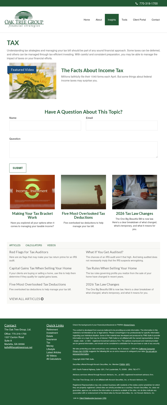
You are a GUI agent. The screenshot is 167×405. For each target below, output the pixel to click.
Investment (52, 332)
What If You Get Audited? (104, 252)
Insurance (51, 339)
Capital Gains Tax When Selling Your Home (40, 268)
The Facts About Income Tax (92, 70)
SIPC (128, 364)
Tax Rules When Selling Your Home (111, 268)
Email (89, 118)
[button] (99, 19)
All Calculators (53, 358)
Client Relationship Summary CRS (92, 398)
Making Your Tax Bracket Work (32, 215)
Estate (49, 336)
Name (12, 118)
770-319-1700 (148, 3)
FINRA (122, 364)
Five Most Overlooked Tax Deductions (83, 215)
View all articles (25, 299)
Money (49, 345)
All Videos (51, 355)
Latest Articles (53, 352)
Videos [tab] (51, 245)
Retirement (52, 329)
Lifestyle (50, 349)
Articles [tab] (14, 245)
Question (15, 139)
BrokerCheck (129, 324)
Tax (48, 342)
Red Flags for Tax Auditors (28, 252)
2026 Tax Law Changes (134, 213)
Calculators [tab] (34, 245)
